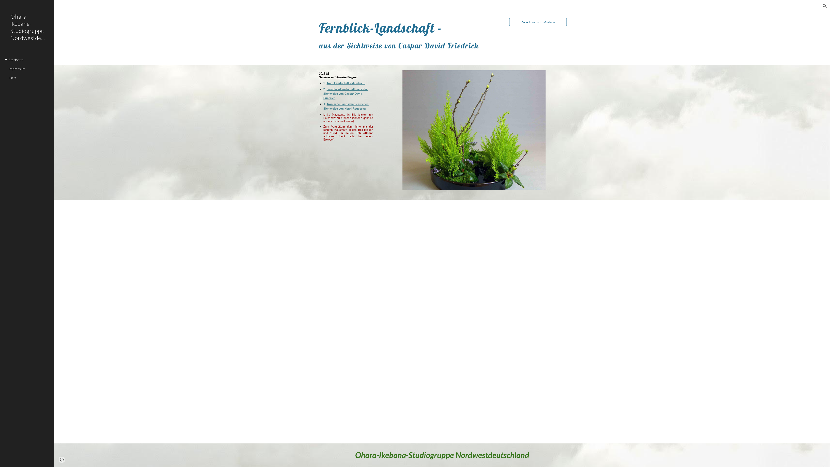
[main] (410, 35)
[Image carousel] (473, 132)
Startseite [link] (16, 60)
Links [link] (12, 78)
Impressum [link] (17, 69)
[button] (825, 6)
